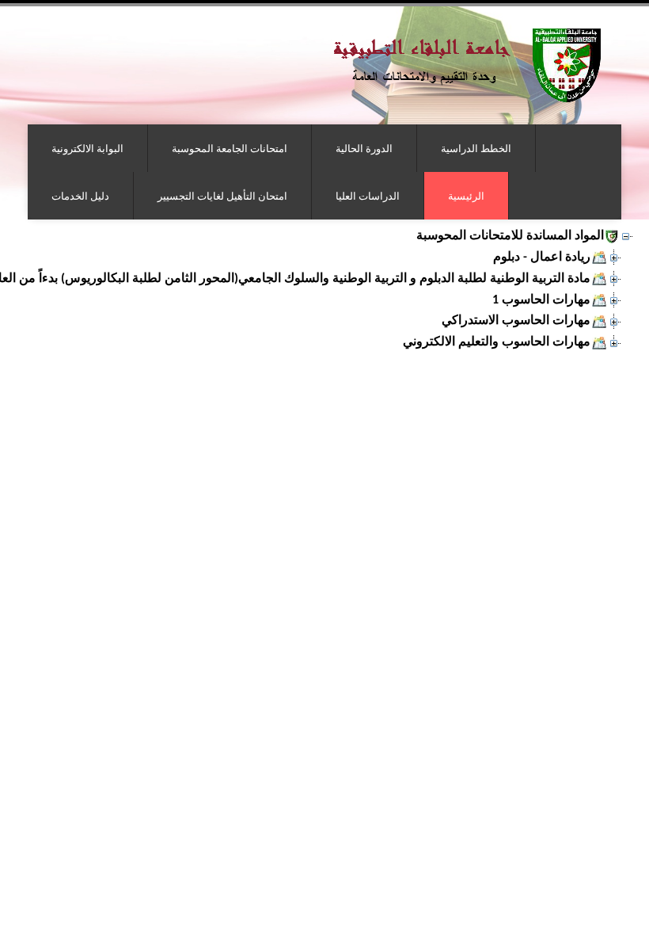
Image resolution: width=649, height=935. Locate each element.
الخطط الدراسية (476, 148)
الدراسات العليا (368, 196)
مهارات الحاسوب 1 (541, 300)
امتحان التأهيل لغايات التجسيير (222, 196)
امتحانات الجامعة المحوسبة (229, 148)
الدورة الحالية (364, 148)
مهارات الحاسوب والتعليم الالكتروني (496, 342)
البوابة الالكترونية (87, 148)
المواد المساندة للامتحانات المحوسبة (510, 236)
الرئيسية (466, 196)
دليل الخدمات (80, 196)
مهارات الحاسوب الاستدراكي (516, 321)
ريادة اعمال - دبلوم (541, 257)
